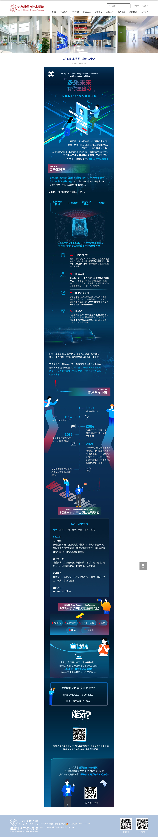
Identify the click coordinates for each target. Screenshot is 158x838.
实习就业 (121, 12)
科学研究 (75, 12)
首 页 (54, 12)
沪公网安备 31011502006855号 (80, 824)
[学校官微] (126, 820)
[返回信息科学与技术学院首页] (27, 8)
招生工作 (110, 12)
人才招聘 (144, 12)
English (136, 6)
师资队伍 (87, 12)
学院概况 (63, 12)
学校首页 (144, 6)
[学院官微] (142, 820)
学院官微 (142, 832)
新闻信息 (133, 12)
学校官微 (126, 832)
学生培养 (98, 12)
